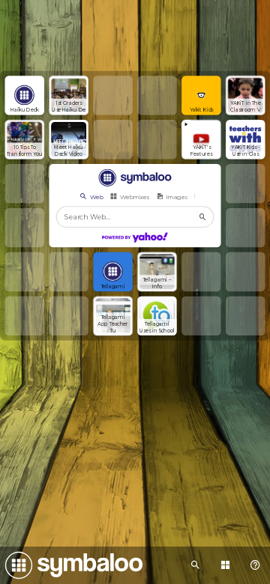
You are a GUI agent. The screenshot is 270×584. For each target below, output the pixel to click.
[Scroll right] (201, 196)
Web (96, 196)
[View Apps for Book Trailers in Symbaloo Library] (225, 565)
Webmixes (134, 196)
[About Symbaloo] (255, 565)
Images (176, 196)
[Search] (203, 217)
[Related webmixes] (195, 565)
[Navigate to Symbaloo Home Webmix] (71, 565)
